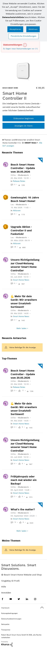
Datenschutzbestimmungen (11, 619)
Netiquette (5, 624)
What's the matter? (23, 509)
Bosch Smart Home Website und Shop (23, 574)
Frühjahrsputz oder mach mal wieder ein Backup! (24, 480)
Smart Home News (21, 280)
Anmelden (6, 592)
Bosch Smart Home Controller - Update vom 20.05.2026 (23, 168)
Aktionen (17, 210)
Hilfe (3, 586)
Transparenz (5, 630)
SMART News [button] (30, 143)
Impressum (5, 608)
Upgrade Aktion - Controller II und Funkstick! (21, 230)
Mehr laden (21, 328)
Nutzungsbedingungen (9, 613)
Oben (41, 607)
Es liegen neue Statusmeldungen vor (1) (20, 49)
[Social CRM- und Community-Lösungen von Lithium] (7, 644)
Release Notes (19, 181)
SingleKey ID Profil (10, 581)
